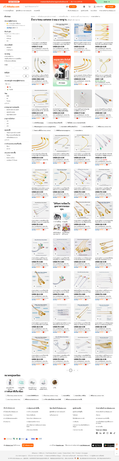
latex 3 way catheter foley (13, 399)
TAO (73, 453)
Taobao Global (66, 453)
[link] (116, 444)
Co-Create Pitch (7, 415)
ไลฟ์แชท (75, 415)
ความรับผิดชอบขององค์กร (10, 418)
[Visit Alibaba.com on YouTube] (111, 433)
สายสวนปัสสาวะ (79, 130)
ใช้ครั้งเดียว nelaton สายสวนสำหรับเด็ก (76, 122)
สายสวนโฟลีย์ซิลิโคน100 (33, 395)
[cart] (90, 7)
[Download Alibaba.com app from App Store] (97, 445)
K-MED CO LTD (78, 82)
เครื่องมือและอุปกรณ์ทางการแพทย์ (47, 16)
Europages (85, 453)
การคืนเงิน (75, 421)
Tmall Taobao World (51, 453)
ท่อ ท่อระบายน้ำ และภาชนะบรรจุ (80, 16)
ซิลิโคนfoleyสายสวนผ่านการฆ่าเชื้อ (74, 399)
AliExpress (34, 453)
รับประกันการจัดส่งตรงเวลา (34, 418)
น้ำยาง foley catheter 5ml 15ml (14, 395)
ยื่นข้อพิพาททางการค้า (79, 418)
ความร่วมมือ (99, 426)
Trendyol (78, 453)
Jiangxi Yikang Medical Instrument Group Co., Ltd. (104, 50)
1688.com (41, 453)
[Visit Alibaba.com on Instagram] (107, 433)
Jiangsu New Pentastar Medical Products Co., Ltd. (41, 50)
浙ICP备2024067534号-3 (104, 458)
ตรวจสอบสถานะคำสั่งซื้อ (102, 418)
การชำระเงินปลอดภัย (32, 411)
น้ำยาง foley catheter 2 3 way (51, 395)
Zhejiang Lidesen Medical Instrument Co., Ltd (62, 50)
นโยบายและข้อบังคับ (32, 430)
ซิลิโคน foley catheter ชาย (104, 126)
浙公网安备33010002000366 (88, 458)
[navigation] (17, 194)
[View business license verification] (75, 458)
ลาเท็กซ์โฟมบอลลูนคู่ (38, 122)
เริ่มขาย (98, 415)
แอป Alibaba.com (85, 445)
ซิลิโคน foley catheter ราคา (97, 395)
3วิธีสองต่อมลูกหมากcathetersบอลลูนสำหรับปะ (45, 126)
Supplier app (60, 445)
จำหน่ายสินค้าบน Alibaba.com (104, 411)
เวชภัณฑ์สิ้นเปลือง (63, 16)
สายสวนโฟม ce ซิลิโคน (80, 395)
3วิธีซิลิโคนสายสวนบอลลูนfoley (63, 130)
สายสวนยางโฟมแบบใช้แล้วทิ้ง (55, 122)
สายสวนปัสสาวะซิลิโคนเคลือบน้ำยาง (69, 126)
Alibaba (33, 16)
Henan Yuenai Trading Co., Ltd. (103, 84)
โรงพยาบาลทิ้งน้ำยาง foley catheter (42, 130)
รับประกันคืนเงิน (31, 415)
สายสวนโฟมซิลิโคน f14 (87, 126)
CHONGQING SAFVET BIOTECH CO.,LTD (83, 50)
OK (26, 68)
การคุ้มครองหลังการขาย (33, 421)
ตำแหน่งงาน (6, 421)
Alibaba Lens (9, 445)
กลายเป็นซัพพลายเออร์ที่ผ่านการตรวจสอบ (104, 422)
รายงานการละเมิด (78, 430)
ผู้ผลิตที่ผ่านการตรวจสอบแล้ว (57, 411)
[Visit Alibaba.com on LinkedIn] (100, 433)
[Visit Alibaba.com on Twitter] (104, 433)
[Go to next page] (77, 370)
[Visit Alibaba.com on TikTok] (114, 433)
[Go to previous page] (67, 370)
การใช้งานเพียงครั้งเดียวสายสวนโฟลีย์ (52, 399)
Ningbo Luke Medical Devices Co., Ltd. (104, 116)
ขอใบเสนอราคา (54, 415)
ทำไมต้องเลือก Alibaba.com (10, 411)
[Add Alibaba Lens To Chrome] (28, 445)
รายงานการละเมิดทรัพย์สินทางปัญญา (81, 425)
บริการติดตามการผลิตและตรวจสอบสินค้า (36, 425)
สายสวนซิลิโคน (66, 395)
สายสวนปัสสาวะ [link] (95, 16)
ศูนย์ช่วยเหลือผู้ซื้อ (77, 411)
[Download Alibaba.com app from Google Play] (110, 445)
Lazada (59, 453)
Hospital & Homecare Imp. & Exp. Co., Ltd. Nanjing (41, 82)
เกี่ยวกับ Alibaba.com (9, 408)
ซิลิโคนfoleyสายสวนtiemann (32, 399)
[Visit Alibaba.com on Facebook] (97, 433)
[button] (67, 7)
